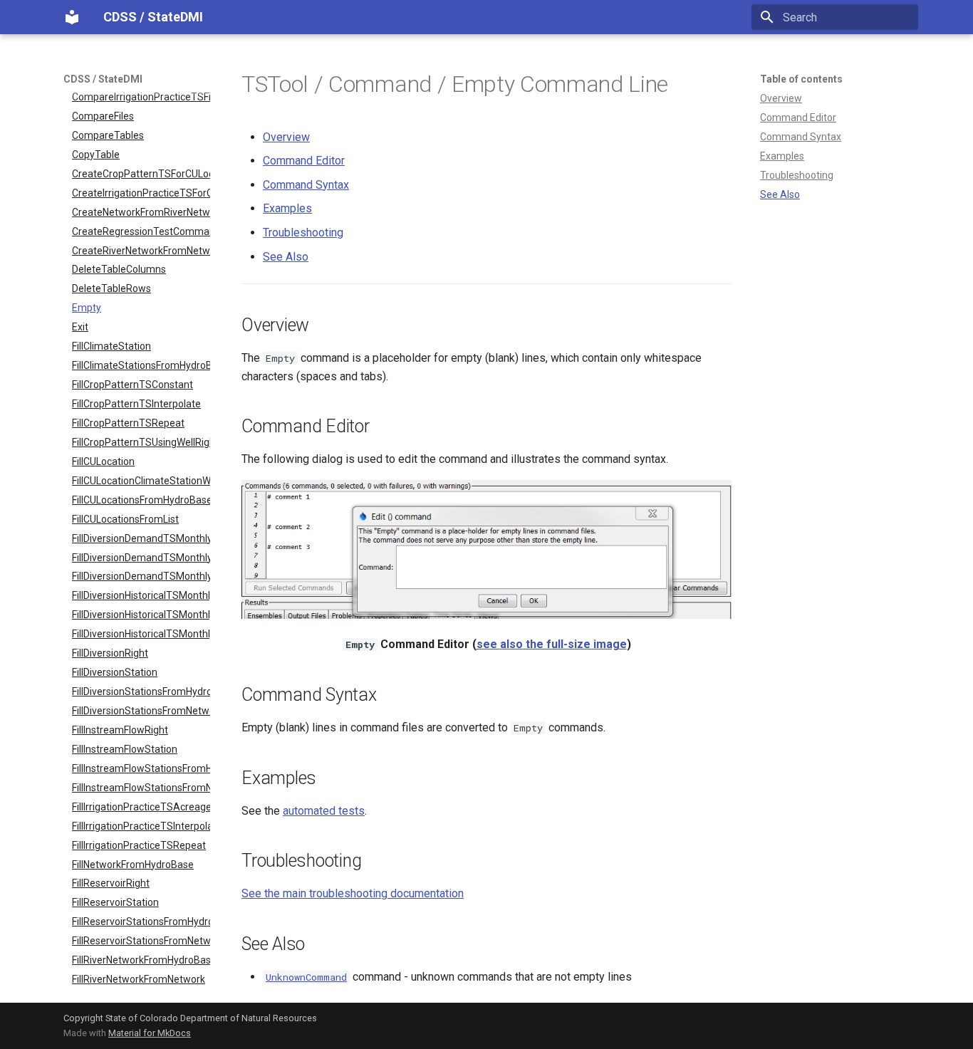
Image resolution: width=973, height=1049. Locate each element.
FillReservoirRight (111, 883)
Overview (781, 98)
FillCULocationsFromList (125, 519)
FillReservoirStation (115, 902)
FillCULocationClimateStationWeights (141, 480)
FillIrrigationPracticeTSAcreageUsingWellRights (141, 807)
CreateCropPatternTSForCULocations (141, 173)
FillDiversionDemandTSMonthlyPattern (141, 576)
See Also (780, 194)
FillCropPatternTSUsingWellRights (141, 442)
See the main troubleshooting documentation (352, 893)
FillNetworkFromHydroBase (133, 864)
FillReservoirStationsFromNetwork (141, 940)
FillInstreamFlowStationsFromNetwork (141, 787)
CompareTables (108, 135)
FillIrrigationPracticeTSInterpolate (141, 826)
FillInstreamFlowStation (124, 749)
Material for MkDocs (149, 1033)
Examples (782, 156)
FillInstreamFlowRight (120, 730)
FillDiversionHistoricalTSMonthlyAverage (141, 595)
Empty (86, 307)
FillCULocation (103, 461)
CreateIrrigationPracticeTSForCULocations (141, 193)
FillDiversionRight (110, 653)
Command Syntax (800, 136)
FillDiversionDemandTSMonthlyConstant (141, 557)
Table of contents (801, 79)
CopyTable (96, 154)
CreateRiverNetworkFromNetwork (141, 250)
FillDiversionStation (114, 672)
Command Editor (798, 117)
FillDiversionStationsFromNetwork (141, 710)
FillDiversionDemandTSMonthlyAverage (141, 538)
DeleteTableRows (111, 288)
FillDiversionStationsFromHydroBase (141, 691)
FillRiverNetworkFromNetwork (138, 979)
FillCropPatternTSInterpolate (136, 403)
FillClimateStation (111, 346)
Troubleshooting (796, 175)
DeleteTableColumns (119, 269)
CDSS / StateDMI (102, 79)
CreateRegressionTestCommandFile (141, 231)
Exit (80, 327)
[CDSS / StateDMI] (72, 17)
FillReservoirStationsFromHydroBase (141, 921)
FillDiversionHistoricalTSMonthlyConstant (141, 614)
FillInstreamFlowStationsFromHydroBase (141, 768)
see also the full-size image (552, 644)
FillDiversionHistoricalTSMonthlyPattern (141, 634)
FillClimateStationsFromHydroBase (141, 365)
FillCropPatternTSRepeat (128, 423)
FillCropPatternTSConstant (132, 384)
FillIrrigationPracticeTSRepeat (139, 845)
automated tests (324, 811)
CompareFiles (103, 116)
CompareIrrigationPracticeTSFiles (141, 97)
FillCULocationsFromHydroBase (141, 500)
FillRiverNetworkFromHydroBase (141, 960)
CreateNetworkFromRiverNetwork (141, 212)
